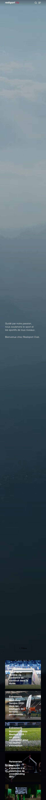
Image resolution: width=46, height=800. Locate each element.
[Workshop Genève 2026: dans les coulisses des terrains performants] (23, 705)
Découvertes (15, 668)
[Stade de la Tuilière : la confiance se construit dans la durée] (23, 674)
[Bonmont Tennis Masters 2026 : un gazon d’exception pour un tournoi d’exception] (23, 736)
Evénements (15, 696)
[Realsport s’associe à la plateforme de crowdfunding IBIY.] (23, 767)
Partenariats (15, 761)
